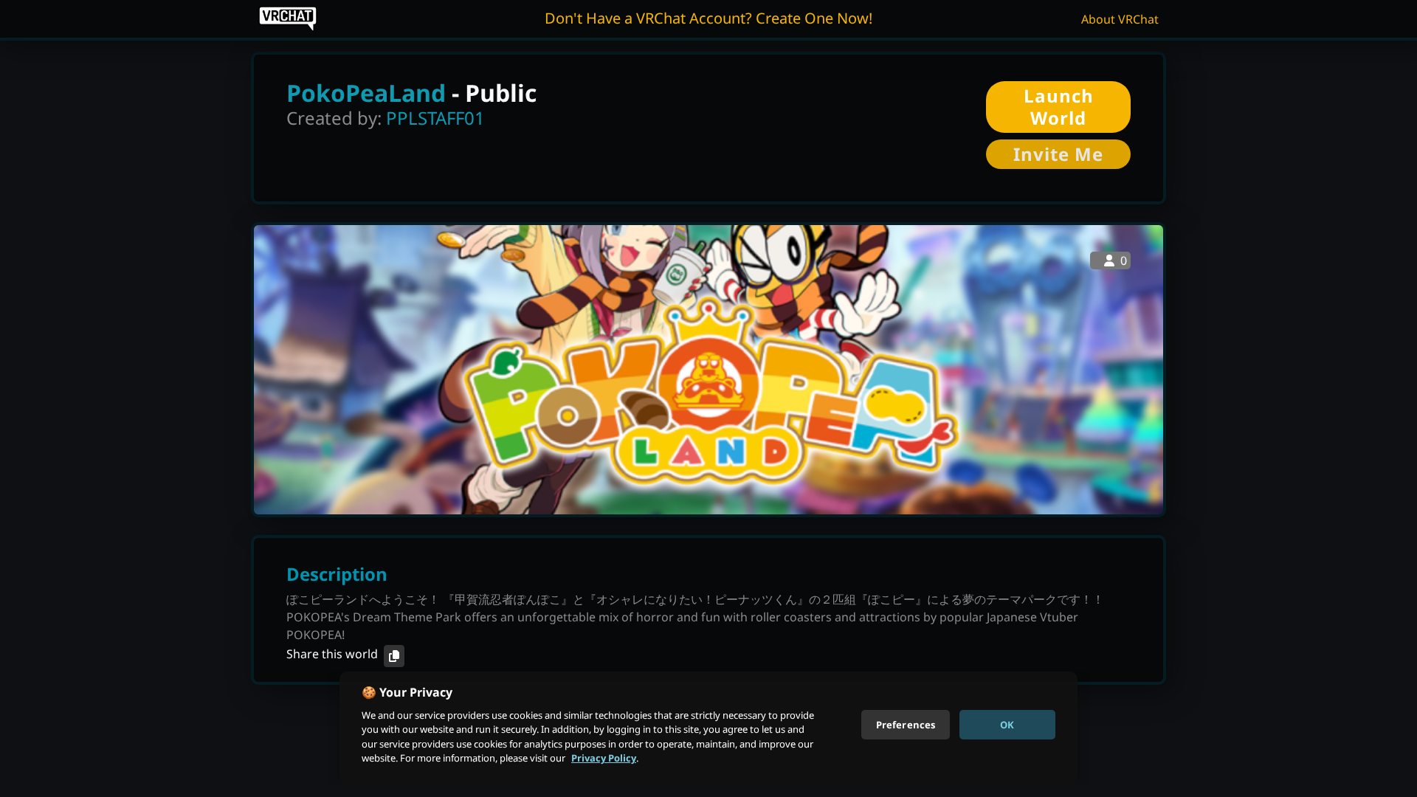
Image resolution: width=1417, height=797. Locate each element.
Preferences (905, 724)
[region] (708, 728)
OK (1007, 724)
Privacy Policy (603, 758)
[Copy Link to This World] (394, 656)
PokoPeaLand (366, 92)
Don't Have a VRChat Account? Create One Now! (708, 18)
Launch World (1059, 106)
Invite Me (1058, 154)
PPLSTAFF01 (435, 118)
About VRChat (1120, 19)
